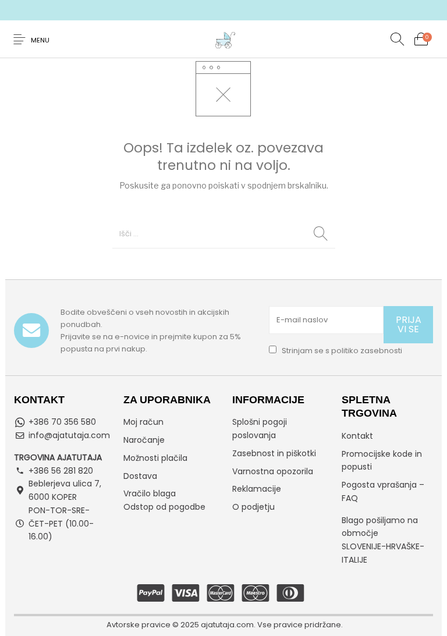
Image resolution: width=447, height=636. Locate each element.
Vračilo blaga (149, 493)
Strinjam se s (341, 350)
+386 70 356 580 (62, 422)
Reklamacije (256, 489)
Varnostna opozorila (272, 471)
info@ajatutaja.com (69, 435)
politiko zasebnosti (366, 350)
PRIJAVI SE (408, 324)
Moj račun (143, 422)
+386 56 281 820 (61, 471)
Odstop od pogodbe (164, 507)
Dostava (140, 476)
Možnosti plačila (155, 458)
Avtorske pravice (139, 624)
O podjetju (253, 507)
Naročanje (144, 440)
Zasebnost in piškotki (274, 453)
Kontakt (357, 436)
